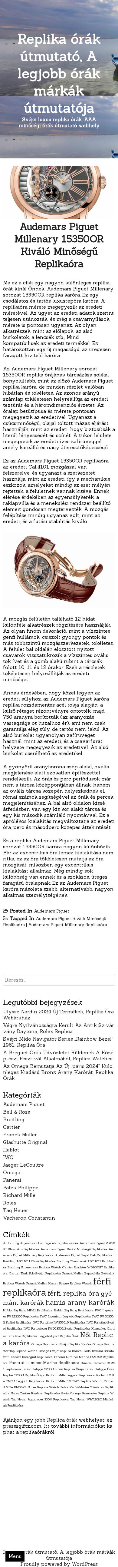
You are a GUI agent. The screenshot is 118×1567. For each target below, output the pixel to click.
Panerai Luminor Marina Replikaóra (44, 1362)
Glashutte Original (25, 1142)
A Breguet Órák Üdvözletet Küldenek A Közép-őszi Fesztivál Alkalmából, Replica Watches (58, 1055)
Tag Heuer (15, 1210)
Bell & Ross (16, 1112)
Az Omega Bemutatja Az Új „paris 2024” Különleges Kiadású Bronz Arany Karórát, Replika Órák (58, 1072)
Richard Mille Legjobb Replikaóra (70, 1375)
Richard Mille (19, 1195)
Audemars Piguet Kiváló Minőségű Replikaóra (74, 1249)
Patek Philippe (20, 1187)
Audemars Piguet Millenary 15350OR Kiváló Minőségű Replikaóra (59, 245)
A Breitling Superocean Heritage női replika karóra (40, 1243)
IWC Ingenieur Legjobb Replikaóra (65, 1316)
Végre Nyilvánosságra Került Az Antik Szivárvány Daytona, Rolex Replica (58, 1028)
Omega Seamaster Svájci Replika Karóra (61, 1344)
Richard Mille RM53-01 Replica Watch (74, 1381)
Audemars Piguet (51, 911)
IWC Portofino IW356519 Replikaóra (59, 1322)
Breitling (14, 1119)
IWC (8, 1157)
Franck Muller (20, 1134)
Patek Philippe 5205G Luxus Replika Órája (53, 1369)
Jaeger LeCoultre (23, 1165)
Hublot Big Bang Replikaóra (73, 1310)
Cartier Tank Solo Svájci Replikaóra (35, 1273)
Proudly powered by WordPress (59, 1564)
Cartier (11, 1127)
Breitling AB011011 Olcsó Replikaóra (29, 1261)
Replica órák (62, 1420)
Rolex (10, 1203)
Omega (11, 1172)
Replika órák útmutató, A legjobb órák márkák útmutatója (59, 73)
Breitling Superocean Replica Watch (34, 1267)
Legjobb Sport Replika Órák (59, 1336)
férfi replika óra (73, 1293)
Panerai (12, 1180)
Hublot (11, 1150)
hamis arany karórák (80, 1302)
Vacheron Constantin (29, 1218)
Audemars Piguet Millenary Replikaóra (67, 924)
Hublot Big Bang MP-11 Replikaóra (27, 1310)
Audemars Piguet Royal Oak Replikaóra (83, 1255)
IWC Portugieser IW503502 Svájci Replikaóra (57, 1328)
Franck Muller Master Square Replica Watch (59, 1283)
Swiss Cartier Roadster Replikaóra (35, 1393)
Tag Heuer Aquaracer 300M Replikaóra (40, 1399)
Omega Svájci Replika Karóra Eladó (64, 1351)
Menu (15, 1556)
